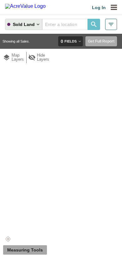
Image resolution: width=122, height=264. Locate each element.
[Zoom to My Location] (8, 239)
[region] (61, 139)
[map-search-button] (94, 24)
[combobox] (65, 24)
